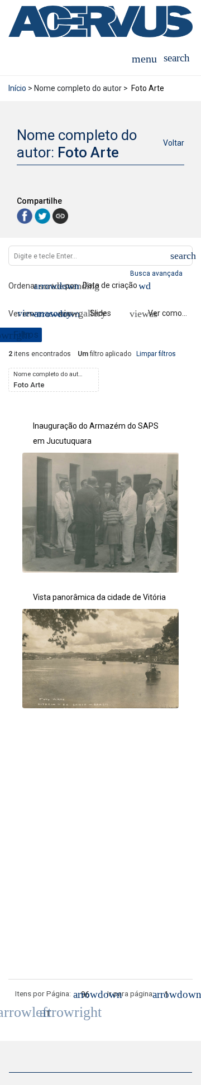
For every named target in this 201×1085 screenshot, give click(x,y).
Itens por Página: (43, 993)
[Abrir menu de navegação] (144, 58)
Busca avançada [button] (157, 273)
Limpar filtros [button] (156, 354)
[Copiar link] (60, 216)
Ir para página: (130, 993)
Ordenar (22, 285)
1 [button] (48, 1013)
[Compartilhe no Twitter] (43, 215)
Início (17, 88)
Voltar (173, 142)
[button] (177, 58)
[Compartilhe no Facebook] (26, 215)
